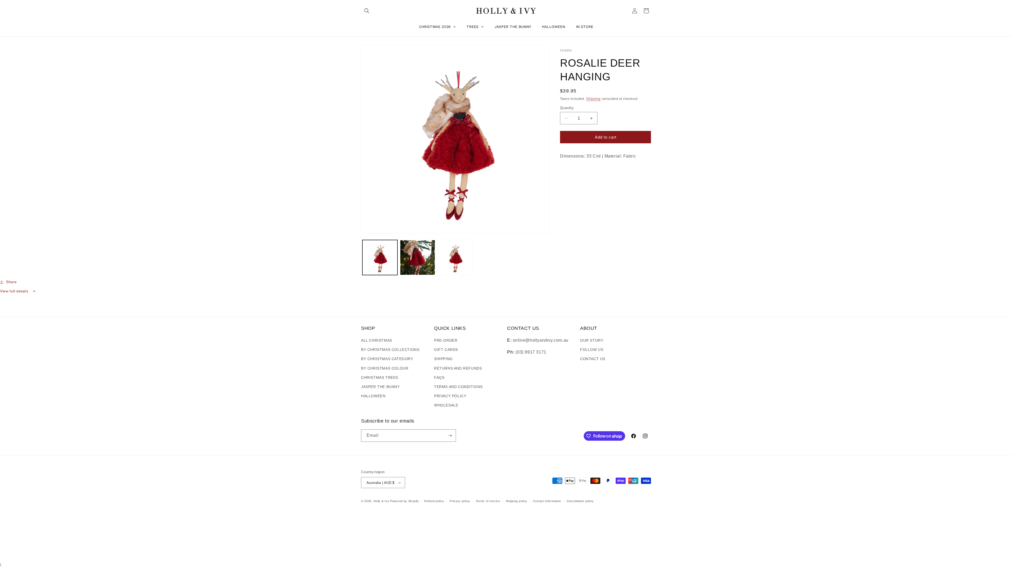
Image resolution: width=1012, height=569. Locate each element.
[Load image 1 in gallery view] (379, 257)
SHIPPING (443, 359)
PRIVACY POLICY (450, 396)
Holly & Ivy (381, 501)
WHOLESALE (446, 405)
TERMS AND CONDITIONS (458, 387)
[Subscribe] (450, 435)
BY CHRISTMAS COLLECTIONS (390, 349)
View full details (15, 291)
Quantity (567, 108)
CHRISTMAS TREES (379, 377)
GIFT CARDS (446, 349)
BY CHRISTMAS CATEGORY (387, 359)
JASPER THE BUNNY (380, 387)
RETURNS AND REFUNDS (458, 368)
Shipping (593, 99)
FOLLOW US (591, 349)
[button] (367, 11)
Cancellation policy (580, 501)
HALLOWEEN (373, 396)
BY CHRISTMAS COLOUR (384, 368)
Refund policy (434, 501)
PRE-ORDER (445, 340)
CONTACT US (592, 359)
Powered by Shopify (404, 501)
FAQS (439, 377)
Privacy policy (460, 501)
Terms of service (488, 501)
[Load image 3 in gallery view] (455, 257)
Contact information (547, 501)
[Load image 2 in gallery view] (417, 257)
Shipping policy (517, 501)
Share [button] (11, 282)
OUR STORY (591, 340)
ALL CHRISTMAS (376, 340)
